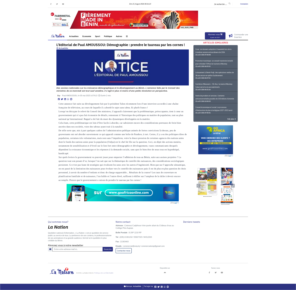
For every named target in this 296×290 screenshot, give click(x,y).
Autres (119, 36)
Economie (86, 36)
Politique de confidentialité (103, 273)
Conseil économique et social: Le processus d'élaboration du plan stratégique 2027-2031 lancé (213, 108)
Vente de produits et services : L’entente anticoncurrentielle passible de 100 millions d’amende (214, 97)
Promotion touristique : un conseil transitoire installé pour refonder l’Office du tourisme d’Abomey (214, 62)
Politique (108, 36)
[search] (229, 3)
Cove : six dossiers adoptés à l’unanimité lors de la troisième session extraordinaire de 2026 (213, 50)
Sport (97, 36)
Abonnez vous (214, 35)
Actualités (63, 48)
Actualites (74, 36)
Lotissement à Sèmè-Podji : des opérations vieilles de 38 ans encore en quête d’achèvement (214, 74)
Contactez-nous (123, 251)
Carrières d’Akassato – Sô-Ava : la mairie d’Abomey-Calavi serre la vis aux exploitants (214, 85)
